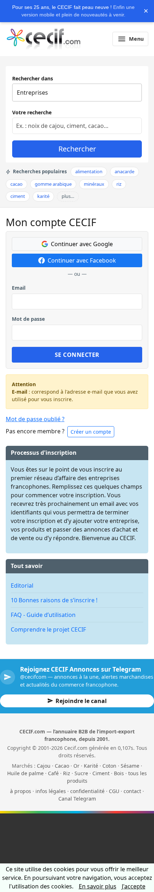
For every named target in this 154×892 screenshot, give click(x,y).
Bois (119, 773)
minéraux (94, 184)
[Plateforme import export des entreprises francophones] (43, 39)
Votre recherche (32, 112)
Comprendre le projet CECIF (48, 629)
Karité (91, 765)
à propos (20, 791)
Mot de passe (28, 318)
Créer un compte (91, 431)
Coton (109, 765)
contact (132, 791)
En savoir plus (97, 886)
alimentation (88, 171)
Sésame (130, 765)
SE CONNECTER (77, 355)
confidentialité (87, 791)
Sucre (81, 773)
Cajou (43, 765)
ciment (17, 196)
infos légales (50, 791)
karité (43, 196)
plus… (68, 196)
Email (18, 287)
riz (118, 184)
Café (53, 773)
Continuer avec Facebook (82, 260)
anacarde (124, 171)
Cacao (62, 765)
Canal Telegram (77, 798)
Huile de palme (25, 773)
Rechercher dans (32, 78)
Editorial (22, 585)
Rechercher (77, 149)
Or (76, 765)
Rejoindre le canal (81, 701)
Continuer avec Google (82, 244)
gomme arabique (53, 184)
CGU (114, 791)
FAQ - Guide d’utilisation (43, 615)
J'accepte (133, 886)
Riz (66, 773)
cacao (16, 184)
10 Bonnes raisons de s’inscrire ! (54, 600)
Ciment (101, 773)
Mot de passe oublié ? (35, 419)
